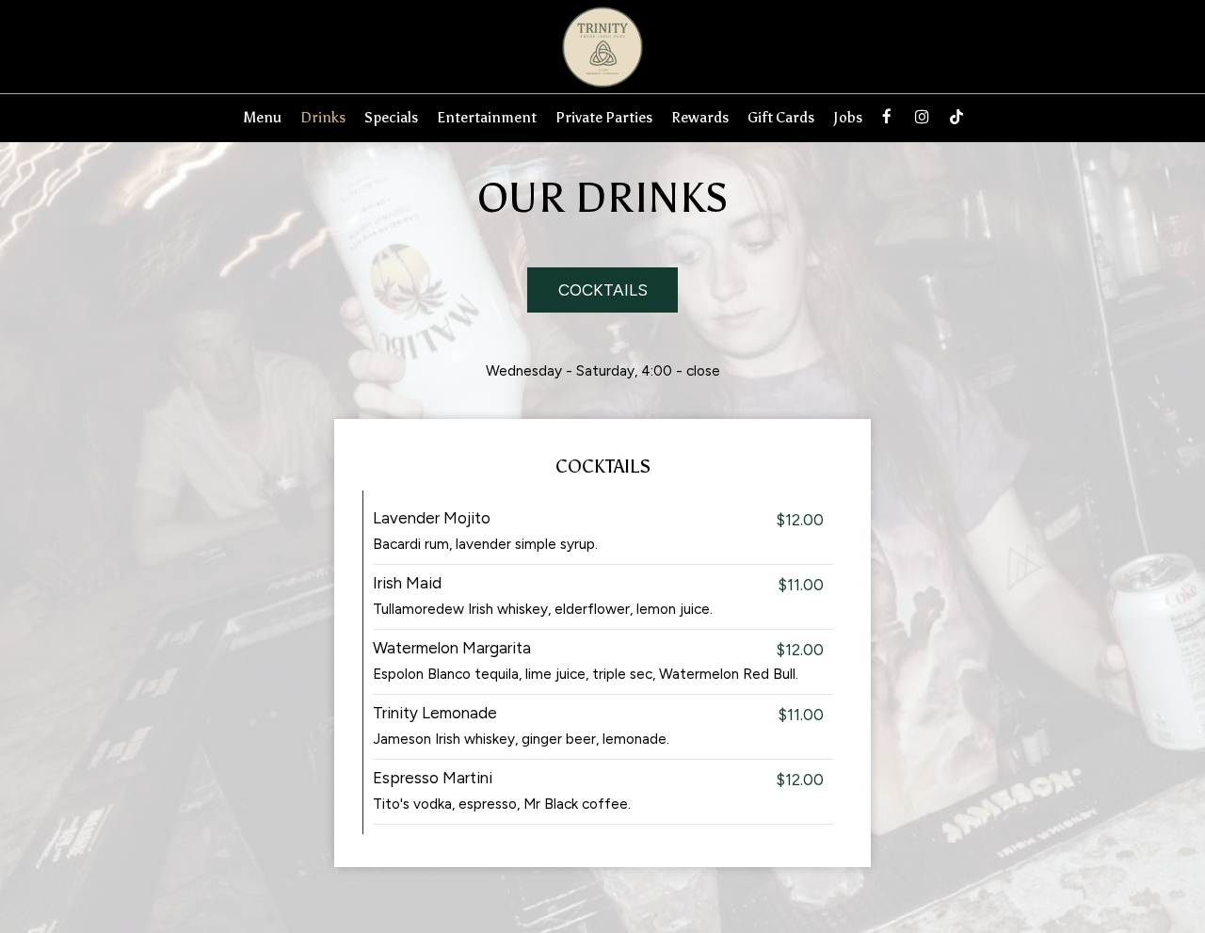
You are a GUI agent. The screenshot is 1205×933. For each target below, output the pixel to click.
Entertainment (487, 117)
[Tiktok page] (956, 117)
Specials (391, 117)
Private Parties (603, 117)
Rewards (700, 117)
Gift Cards (780, 117)
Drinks (322, 117)
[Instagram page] (922, 117)
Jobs (847, 117)
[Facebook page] (887, 117)
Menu (262, 117)
